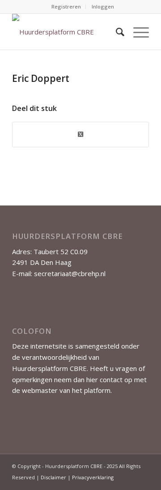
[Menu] (136, 32)
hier (92, 379)
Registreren (66, 6)
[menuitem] (66, 6)
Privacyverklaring (93, 477)
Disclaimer (53, 477)
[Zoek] (115, 32)
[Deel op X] (80, 134)
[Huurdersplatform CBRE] (67, 32)
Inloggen (103, 6)
